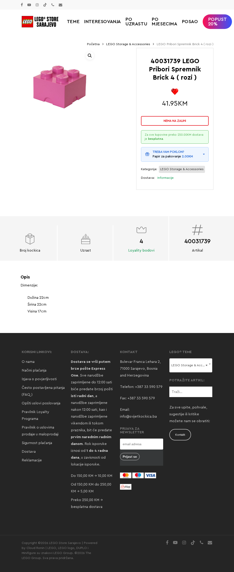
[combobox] (190, 365)
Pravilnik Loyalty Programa (35, 415)
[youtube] (29, 4)
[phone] (52, 4)
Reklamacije (32, 460)
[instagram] (37, 4)
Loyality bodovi (141, 250)
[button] (90, 56)
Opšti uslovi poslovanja (41, 403)
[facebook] (22, 4)
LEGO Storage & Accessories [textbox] (191, 365)
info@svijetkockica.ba (138, 416)
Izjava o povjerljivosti (39, 379)
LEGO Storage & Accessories (128, 44)
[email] (60, 4)
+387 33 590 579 (148, 387)
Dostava (29, 451)
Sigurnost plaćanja (37, 443)
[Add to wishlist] (175, 91)
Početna (93, 44)
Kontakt (180, 434)
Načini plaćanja (34, 370)
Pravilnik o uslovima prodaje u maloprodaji (40, 431)
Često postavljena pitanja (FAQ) (43, 391)
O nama (28, 362)
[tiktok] (45, 4)
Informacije (165, 177)
